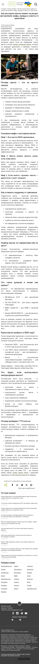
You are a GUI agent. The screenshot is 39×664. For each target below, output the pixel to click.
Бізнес (3, 576)
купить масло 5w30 (20, 473)
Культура (30, 579)
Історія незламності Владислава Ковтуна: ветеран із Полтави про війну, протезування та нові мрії (17, 515)
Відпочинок (17, 572)
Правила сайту (21, 654)
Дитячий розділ (32, 588)
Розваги (29, 572)
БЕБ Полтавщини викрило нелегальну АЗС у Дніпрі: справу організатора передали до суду (19, 522)
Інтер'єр (16, 582)
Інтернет (16, 579)
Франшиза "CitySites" (7, 608)
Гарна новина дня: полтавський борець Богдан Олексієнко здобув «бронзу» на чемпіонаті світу (19, 497)
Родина (29, 585)
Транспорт (30, 569)
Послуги (16, 585)
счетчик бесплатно (19, 661)
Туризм (3, 569)
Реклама (3, 592)
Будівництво (5, 572)
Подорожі (4, 588)
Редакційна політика (14, 655)
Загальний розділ (6, 566)
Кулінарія (4, 585)
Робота (16, 588)
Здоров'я (30, 566)
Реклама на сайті (6, 606)
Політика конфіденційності (8, 654)
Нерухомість (18, 569)
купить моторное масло (22, 44)
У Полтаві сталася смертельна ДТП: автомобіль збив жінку (19, 503)
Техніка (16, 566)
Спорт (29, 576)
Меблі (16, 576)
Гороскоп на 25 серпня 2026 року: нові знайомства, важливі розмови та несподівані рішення (19, 549)
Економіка (4, 582)
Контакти (14, 617)
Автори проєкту (22, 617)
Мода (28, 582)
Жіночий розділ (6, 579)
